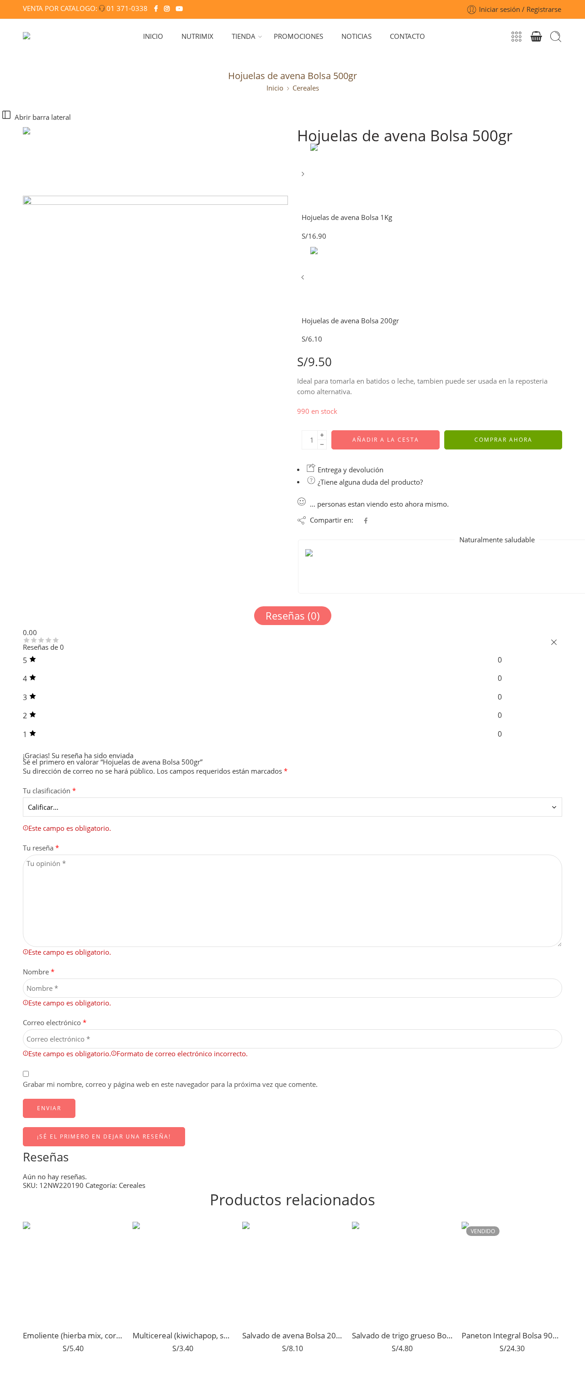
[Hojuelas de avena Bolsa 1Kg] (303, 177)
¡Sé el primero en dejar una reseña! (104, 1136)
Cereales (305, 88)
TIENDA (243, 36)
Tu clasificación (49, 790)
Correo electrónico (54, 1022)
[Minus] (322, 444)
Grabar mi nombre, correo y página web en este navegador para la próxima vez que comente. (170, 1084)
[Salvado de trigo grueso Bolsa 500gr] (402, 1272)
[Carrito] (536, 36)
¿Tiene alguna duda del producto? (369, 482)
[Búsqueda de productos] (555, 36)
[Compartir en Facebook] (365, 520)
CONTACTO (407, 36)
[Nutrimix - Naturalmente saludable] (40, 36)
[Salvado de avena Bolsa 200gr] (292, 1272)
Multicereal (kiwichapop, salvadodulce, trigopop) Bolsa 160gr (183, 1335)
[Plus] (322, 435)
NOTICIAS (356, 36)
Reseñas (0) (293, 615)
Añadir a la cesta (385, 440)
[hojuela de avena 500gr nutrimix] (57, 160)
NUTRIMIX (197, 36)
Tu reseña (41, 848)
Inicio (274, 88)
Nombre (38, 972)
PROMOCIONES (298, 36)
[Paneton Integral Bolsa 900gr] (512, 1272)
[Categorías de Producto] (516, 36)
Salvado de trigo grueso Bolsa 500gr (402, 1335)
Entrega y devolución (349, 469)
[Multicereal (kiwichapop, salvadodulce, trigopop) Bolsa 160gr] (183, 1272)
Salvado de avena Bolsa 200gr (292, 1335)
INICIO (153, 36)
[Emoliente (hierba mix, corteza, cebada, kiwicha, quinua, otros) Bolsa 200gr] (73, 1272)
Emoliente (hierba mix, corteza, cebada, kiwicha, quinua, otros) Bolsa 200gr (73, 1335)
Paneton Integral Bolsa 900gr (512, 1335)
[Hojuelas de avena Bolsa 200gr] (303, 280)
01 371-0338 (127, 8)
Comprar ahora (503, 440)
